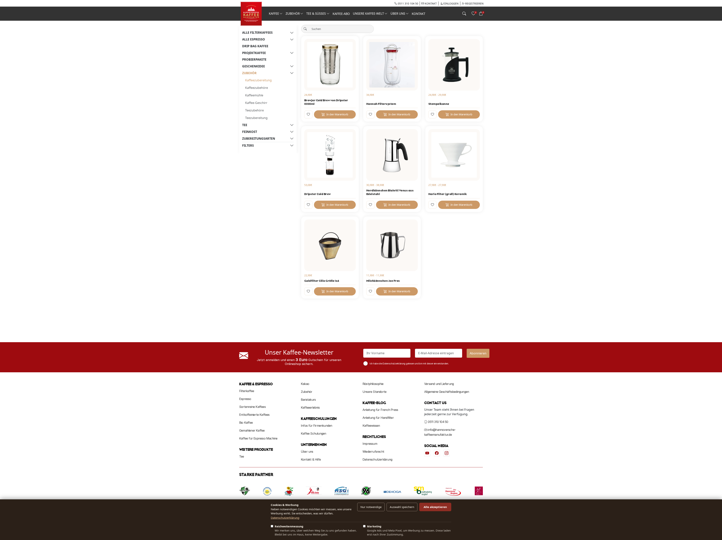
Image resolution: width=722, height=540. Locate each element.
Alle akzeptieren (435, 507)
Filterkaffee (246, 391)
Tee (241, 456)
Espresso (245, 399)
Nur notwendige (370, 507)
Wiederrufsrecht (373, 451)
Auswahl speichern (402, 507)
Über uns (307, 451)
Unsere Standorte (374, 392)
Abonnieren (478, 353)
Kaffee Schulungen (313, 433)
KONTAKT (430, 3)
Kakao (305, 384)
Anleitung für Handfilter (378, 418)
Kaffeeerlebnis (310, 407)
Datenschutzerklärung (377, 459)
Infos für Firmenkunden (316, 425)
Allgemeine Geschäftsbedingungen (446, 392)
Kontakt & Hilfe (311, 459)
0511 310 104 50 (407, 3)
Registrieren (474, 3)
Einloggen (451, 3)
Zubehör (306, 392)
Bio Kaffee (246, 422)
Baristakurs (308, 399)
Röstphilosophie (373, 384)
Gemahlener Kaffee (252, 430)
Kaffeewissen (371, 425)
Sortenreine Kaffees (252, 407)
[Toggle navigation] (464, 13)
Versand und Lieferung (439, 384)
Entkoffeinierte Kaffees (254, 415)
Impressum (370, 444)
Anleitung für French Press (380, 410)
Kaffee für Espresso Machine (258, 438)
